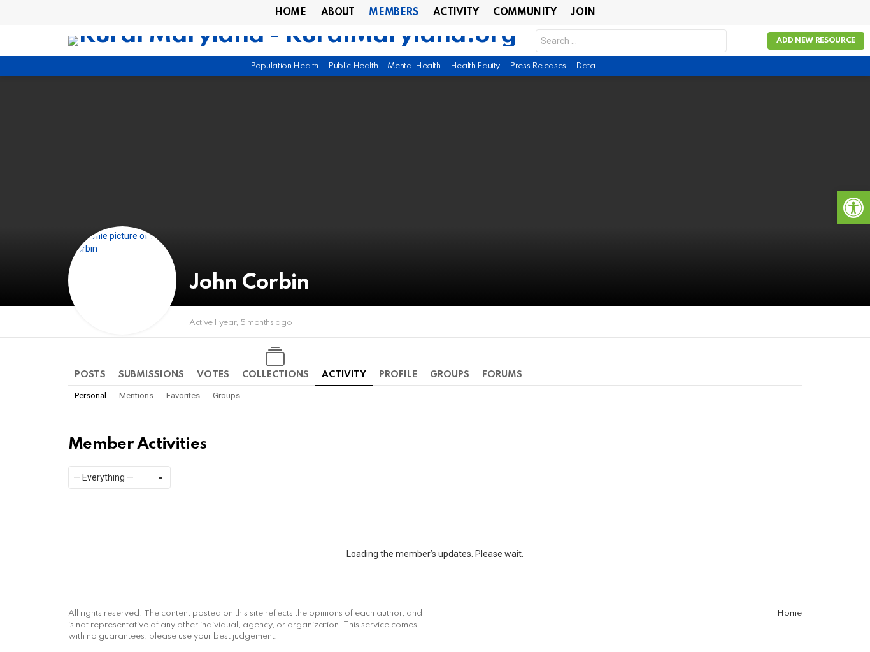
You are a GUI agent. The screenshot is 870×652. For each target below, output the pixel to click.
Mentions (136, 395)
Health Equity (475, 66)
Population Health (284, 66)
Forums (502, 374)
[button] (853, 207)
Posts (90, 374)
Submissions (151, 374)
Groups (449, 374)
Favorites (183, 395)
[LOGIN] (747, 41)
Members (393, 13)
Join (583, 13)
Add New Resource (815, 41)
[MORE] (794, 322)
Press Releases (538, 66)
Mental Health (413, 66)
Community (524, 13)
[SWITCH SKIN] (797, 66)
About (338, 13)
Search (714, 42)
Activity (456, 13)
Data (585, 66)
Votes (213, 374)
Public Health (353, 66)
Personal (90, 395)
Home (290, 13)
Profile (398, 374)
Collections (275, 374)
